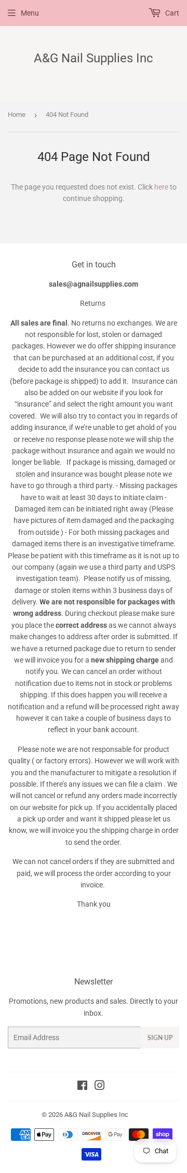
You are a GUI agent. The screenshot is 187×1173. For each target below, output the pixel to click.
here (161, 187)
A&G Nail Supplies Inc (93, 57)
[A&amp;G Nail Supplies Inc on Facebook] (82, 1087)
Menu (30, 13)
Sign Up (160, 1038)
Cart (171, 13)
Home (16, 114)
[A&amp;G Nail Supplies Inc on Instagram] (100, 1087)
